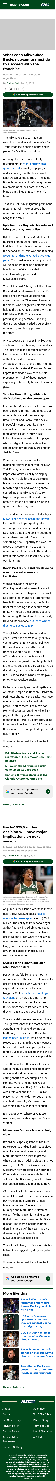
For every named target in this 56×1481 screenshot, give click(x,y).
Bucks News (18, 804)
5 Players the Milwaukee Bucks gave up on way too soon (25, 768)
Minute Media (20, 1455)
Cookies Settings (12, 1447)
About (6, 1408)
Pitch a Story (41, 1420)
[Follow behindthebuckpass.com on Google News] (48, 791)
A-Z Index (39, 1437)
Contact (7, 1414)
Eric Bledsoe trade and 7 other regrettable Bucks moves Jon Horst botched (28, 757)
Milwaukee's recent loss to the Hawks (26, 518)
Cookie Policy (10, 1431)
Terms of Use (41, 1425)
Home (6, 804)
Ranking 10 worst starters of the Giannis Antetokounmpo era (26, 776)
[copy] (22, 89)
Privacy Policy (10, 1425)
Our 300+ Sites (42, 1414)
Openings (39, 1408)
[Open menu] (5, 4)
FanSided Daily (11, 1420)
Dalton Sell (13, 83)
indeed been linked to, (16, 1037)
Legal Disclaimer (43, 1431)
